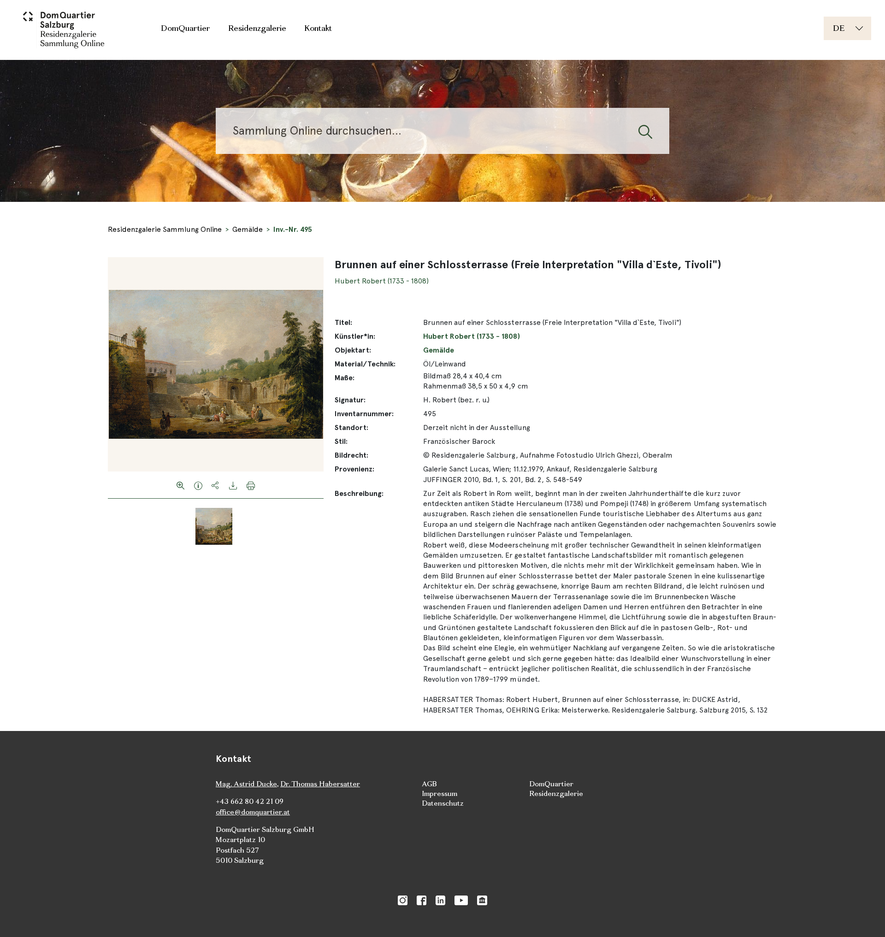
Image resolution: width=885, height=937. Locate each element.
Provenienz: (354, 469)
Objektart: (353, 350)
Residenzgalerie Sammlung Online (165, 229)
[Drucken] (251, 485)
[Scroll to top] (865, 917)
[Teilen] (216, 485)
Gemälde (247, 229)
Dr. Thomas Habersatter (320, 784)
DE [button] (838, 28)
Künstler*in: (355, 336)
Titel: (343, 322)
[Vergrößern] (181, 485)
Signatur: (350, 399)
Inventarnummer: (364, 413)
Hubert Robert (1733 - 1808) (382, 281)
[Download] (233, 485)
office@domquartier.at (253, 812)
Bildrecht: (351, 455)
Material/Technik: (365, 363)
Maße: (344, 377)
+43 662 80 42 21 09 (249, 801)
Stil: (341, 441)
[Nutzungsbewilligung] (198, 485)
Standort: (351, 427)
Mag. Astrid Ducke (246, 784)
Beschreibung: (359, 493)
